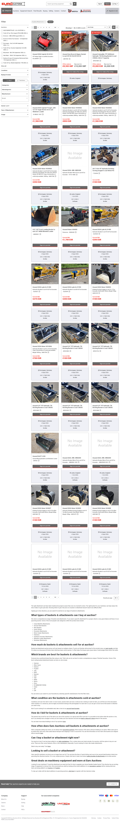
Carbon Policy (115, 818)
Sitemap (93, 818)
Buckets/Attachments (38, 21)
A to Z (10, 80)
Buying (45, 11)
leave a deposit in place (88, 718)
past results (109, 648)
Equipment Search (26, 11)
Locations (4, 70)
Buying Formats (6, 75)
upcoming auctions (69, 729)
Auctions (16, 11)
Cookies (99, 818)
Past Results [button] (37, 11)
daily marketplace (64, 741)
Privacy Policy (106, 818)
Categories (5, 85)
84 (55, 27)
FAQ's (22, 809)
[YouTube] (108, 800)
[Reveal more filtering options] (74, 4)
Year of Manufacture (7, 110)
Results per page (107, 598)
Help (22, 806)
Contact (63, 11)
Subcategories (6, 89)
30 (115, 598)
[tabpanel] (75, 313)
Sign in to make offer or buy (75, 72)
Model (4, 98)
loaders (58, 768)
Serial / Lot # (5, 106)
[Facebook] (100, 800)
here (64, 721)
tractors (50, 768)
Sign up (107, 3)
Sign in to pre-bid (45, 66)
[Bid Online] (85, 11)
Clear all (50, 21)
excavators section (95, 766)
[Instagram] (117, 800)
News (3, 806)
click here (71, 771)
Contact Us (113, 784)
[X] (104, 800)
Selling (51, 11)
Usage (3, 114)
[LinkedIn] (113, 800)
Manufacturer (6, 94)
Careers (57, 11)
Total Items (22, 80)
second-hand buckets (72, 708)
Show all (3, 66)
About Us (3, 799)
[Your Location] (109, 27)
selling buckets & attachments (96, 756)
